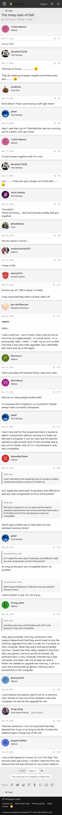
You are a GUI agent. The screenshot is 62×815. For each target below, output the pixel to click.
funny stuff (8, 43)
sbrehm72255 (19, 51)
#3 (59, 98)
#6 (59, 175)
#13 (58, 392)
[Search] (58, 4)
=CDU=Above (10, 19)
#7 (59, 204)
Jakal (14, 111)
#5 (59, 151)
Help (49, 803)
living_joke (17, 602)
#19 (58, 720)
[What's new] (52, 4)
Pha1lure (16, 355)
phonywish (17, 677)
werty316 (16, 273)
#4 (59, 123)
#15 (58, 468)
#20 (58, 752)
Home (5, 806)
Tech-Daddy (18, 192)
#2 (59, 63)
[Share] (55, 38)
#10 (58, 284)
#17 (58, 614)
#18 (58, 689)
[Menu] (4, 4)
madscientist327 (21, 248)
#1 (59, 38)
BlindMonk (17, 223)
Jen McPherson (19, 304)
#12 (58, 367)
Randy (22, 240)
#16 (58, 547)
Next (31, 770)
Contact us (7, 803)
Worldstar (17, 380)
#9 (59, 260)
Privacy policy (38, 803)
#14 (58, 426)
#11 (58, 316)
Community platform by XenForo (27, 812)
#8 (59, 235)
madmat (16, 86)
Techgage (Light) (12, 799)
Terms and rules (22, 803)
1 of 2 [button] (22, 770)
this (35, 156)
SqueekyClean (19, 456)
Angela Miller (19, 740)
